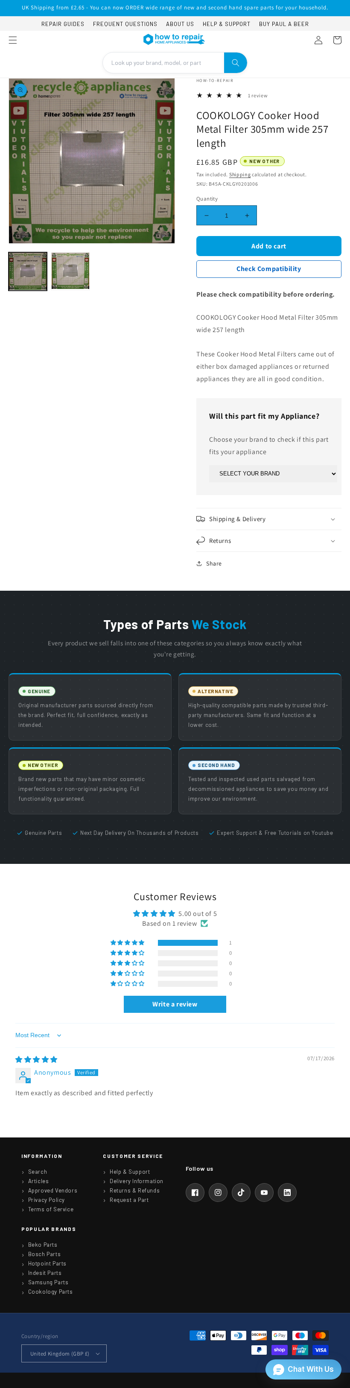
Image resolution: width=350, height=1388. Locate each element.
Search (37, 1171)
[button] (12, 40)
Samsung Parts (48, 1282)
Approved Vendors (53, 1190)
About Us (180, 23)
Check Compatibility (268, 268)
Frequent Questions (125, 23)
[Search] (235, 62)
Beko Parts (43, 1244)
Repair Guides (63, 23)
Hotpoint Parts (47, 1263)
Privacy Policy (46, 1199)
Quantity (207, 198)
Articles (38, 1181)
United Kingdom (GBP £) (60, 1353)
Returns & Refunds (135, 1190)
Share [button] (214, 563)
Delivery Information (136, 1181)
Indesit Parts (45, 1272)
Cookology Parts (50, 1291)
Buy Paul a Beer (284, 23)
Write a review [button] (174, 1004)
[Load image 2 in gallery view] (70, 271)
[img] (36, 1059)
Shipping (240, 174)
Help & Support (227, 23)
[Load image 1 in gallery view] (28, 271)
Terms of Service (51, 1209)
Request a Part (129, 1199)
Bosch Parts (44, 1254)
